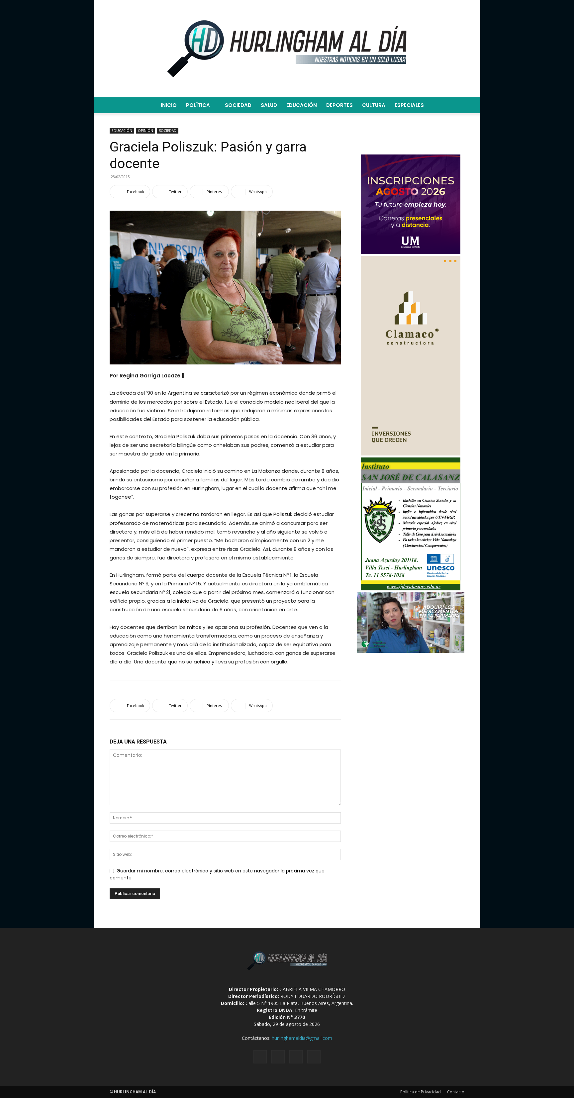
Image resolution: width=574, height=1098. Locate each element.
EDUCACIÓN (301, 105)
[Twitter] (296, 1056)
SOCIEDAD (238, 105)
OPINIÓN (145, 130)
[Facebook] (260, 1056)
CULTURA (373, 105)
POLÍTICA (198, 105)
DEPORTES (339, 105)
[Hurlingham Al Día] (287, 48)
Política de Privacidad (420, 1092)
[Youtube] (314, 1056)
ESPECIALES (409, 105)
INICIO (169, 105)
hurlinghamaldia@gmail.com (302, 1038)
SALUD (269, 105)
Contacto (455, 1092)
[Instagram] (278, 1056)
